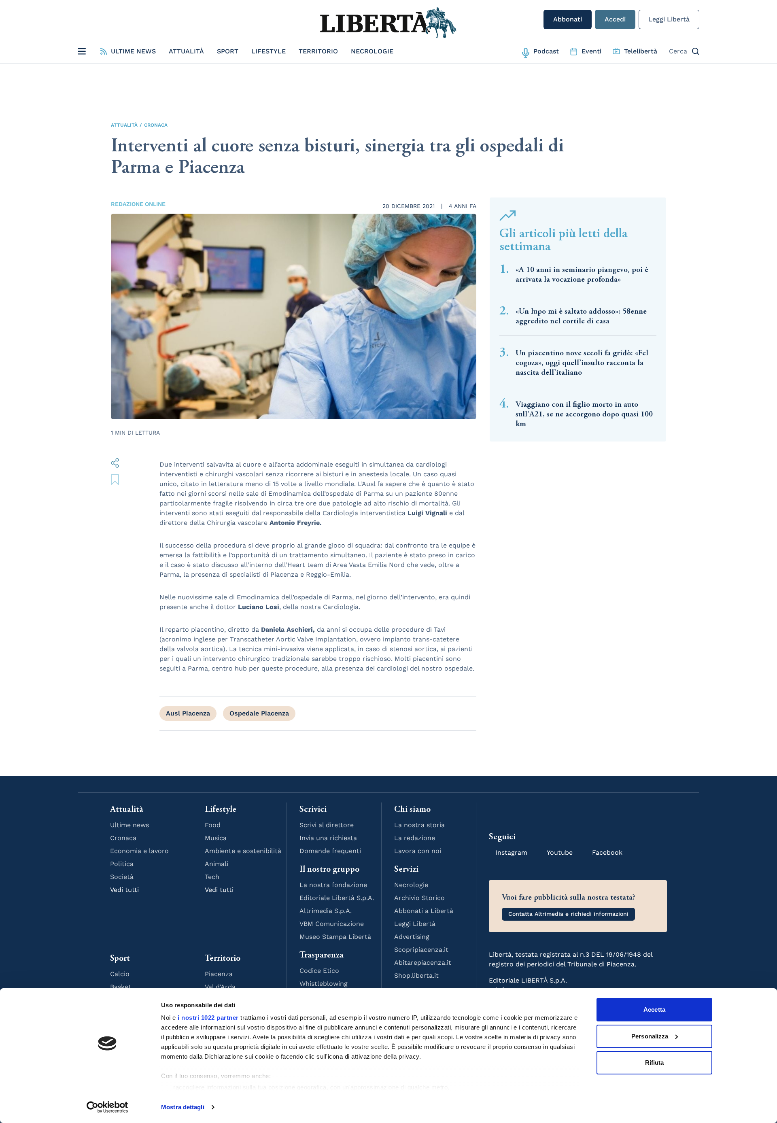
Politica (122, 864)
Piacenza (219, 974)
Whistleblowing (323, 983)
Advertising (411, 936)
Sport (227, 51)
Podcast (546, 51)
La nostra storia (419, 825)
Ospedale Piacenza (259, 713)
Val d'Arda (220, 987)
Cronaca (156, 125)
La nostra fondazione (333, 885)
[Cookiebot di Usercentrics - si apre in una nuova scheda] (107, 1107)
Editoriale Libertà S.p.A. (336, 898)
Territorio (318, 51)
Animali (216, 864)
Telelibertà (640, 51)
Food (213, 825)
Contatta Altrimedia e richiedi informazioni (568, 914)
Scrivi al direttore (326, 825)
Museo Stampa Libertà (335, 936)
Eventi (591, 51)
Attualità (186, 51)
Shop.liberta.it (416, 975)
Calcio (120, 974)
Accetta (654, 1009)
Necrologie (372, 51)
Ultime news (129, 825)
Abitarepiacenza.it (422, 962)
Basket (120, 987)
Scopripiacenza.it (421, 949)
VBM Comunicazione (331, 924)
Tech (212, 877)
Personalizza (649, 1036)
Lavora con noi (417, 851)
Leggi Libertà (669, 19)
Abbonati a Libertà (423, 911)
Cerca (678, 51)
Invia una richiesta (328, 838)
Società (122, 877)
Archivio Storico (419, 898)
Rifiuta (654, 1062)
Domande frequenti (330, 851)
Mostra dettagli (182, 1107)
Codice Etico (319, 970)
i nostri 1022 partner (208, 1017)
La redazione (414, 838)
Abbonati (567, 19)
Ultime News (133, 51)
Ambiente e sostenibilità (243, 851)
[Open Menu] (82, 51)
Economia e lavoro (139, 851)
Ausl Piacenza (188, 713)
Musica (216, 838)
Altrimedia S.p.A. (325, 911)
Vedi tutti (124, 890)
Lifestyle (268, 51)
